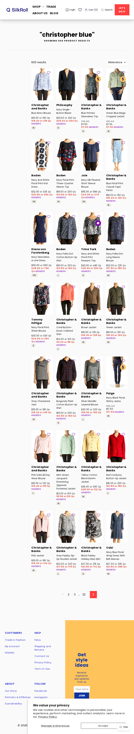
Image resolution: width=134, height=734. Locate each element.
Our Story (11, 691)
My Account (12, 646)
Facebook (40, 691)
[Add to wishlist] (48, 72)
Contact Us (41, 656)
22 (84, 594)
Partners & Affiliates (17, 697)
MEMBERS (36, 123)
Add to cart (42, 95)
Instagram (41, 697)
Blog (54, 13)
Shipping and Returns (42, 648)
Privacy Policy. (47, 717)
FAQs (37, 640)
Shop (36, 7)
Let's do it (122, 9)
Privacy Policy (42, 662)
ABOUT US (40, 13)
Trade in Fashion (15, 640)
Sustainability (13, 703)
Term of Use (42, 668)
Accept (103, 726)
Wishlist (10, 652)
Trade (51, 7)
